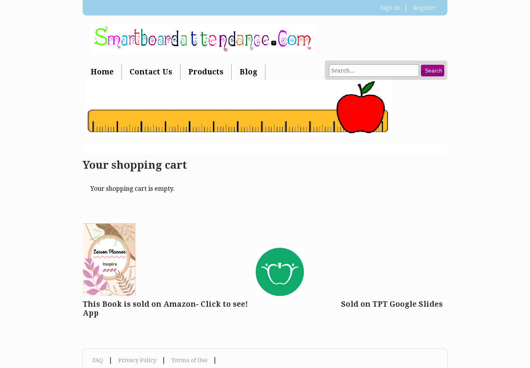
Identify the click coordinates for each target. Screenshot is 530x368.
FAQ (97, 360)
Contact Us (151, 71)
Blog (248, 71)
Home (102, 71)
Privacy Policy (137, 360)
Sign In (390, 8)
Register (424, 8)
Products (205, 71)
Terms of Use (189, 360)
